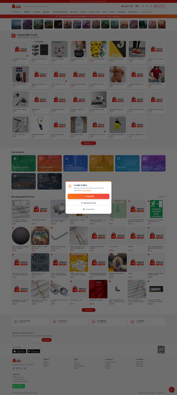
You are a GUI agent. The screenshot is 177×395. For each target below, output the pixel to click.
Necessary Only (90, 203)
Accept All (90, 196)
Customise (90, 209)
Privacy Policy (86, 190)
